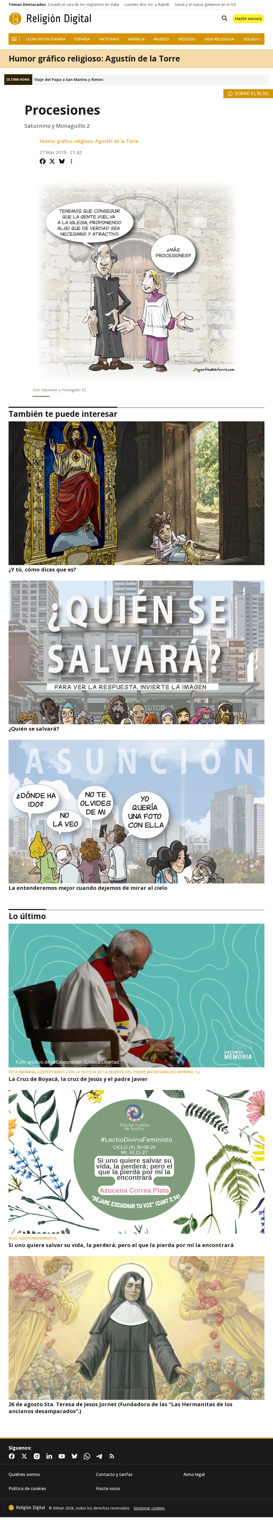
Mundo (161, 39)
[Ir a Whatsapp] (88, 1456)
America (136, 39)
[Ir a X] (25, 1456)
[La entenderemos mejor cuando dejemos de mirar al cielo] (136, 811)
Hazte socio (108, 1488)
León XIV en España (46, 39)
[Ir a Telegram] (100, 1456)
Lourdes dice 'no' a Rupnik (146, 4)
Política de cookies (27, 1488)
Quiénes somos (24, 1474)
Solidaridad (256, 39)
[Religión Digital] (50, 19)
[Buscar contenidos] (223, 18)
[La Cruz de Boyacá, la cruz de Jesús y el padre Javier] (136, 995)
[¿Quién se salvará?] (136, 652)
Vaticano (109, 39)
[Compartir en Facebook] (42, 161)
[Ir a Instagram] (38, 1456)
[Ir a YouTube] (63, 1456)
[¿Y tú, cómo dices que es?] (136, 493)
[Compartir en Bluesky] (62, 161)
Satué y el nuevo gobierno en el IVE (205, 4)
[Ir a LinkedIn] (50, 1456)
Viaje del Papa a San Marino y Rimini (68, 79)
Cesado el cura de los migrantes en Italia (83, 4)
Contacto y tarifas (114, 1474)
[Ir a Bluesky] (75, 1456)
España (82, 39)
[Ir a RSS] (113, 1456)
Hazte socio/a (248, 18)
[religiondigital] (27, 1507)
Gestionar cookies (149, 1508)
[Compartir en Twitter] (52, 161)
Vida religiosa (219, 39)
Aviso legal (194, 1474)
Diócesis (186, 39)
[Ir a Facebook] (13, 1456)
